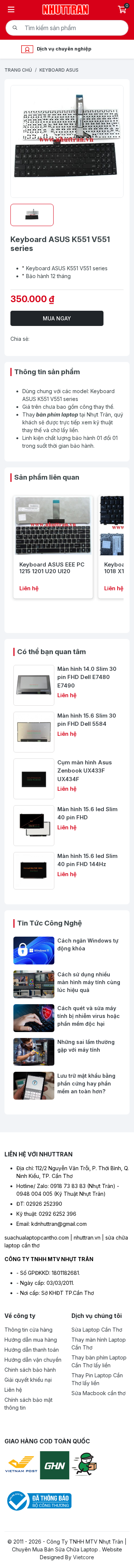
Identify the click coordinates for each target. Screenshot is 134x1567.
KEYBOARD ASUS (59, 70)
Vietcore (83, 1557)
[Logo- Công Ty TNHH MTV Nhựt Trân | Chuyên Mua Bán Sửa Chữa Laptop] (65, 9)
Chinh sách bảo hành (30, 1370)
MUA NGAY (57, 318)
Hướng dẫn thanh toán (31, 1349)
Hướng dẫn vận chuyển (32, 1360)
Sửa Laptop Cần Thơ (96, 1329)
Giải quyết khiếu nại (28, 1380)
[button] (8, 547)
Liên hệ (13, 1390)
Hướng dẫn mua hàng (30, 1339)
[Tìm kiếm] (15, 28)
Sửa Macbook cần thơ (98, 1393)
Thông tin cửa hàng (28, 1329)
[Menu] (10, 9)
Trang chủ (18, 70)
